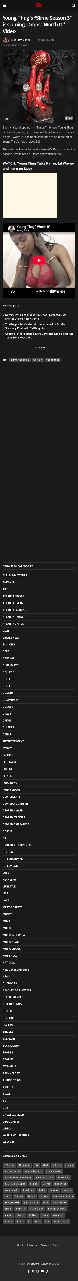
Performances (13, 997)
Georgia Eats (11, 796)
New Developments (16, 969)
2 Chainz (9, 1165)
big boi (34, 1184)
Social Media (11, 1045)
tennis (20, 1221)
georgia (44, 1196)
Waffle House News (16, 1135)
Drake (41, 1190)
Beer (6, 630)
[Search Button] (73, 5)
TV (4, 1100)
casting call (11, 1190)
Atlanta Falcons (14, 610)
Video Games (11, 1121)
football (19, 1196)
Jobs (6, 872)
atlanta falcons (33, 1171)
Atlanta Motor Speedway (18, 1178)
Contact (56, 1245)
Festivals (9, 762)
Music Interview (14, 935)
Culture (8, 727)
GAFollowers (32, 1264)
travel (37, 1221)
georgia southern (63, 1196)
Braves (46, 1184)
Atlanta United (13, 623)
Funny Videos (12, 789)
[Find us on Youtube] (42, 1271)
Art (5, 589)
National (9, 962)
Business (9, 644)
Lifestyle (9, 886)
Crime (7, 720)
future (31, 1196)
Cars (6, 651)
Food (7, 1196)
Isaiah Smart (37, 1209)
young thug (52, 360)
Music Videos (12, 948)
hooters (20, 1209)
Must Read (10, 955)
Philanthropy (12, 1004)
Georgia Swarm (13, 810)
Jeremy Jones (22, 39)
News (6, 976)
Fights (7, 769)
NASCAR (32, 1215)
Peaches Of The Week (17, 990)
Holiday (8, 852)
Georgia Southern (15, 803)
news (45, 1215)
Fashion (8, 755)
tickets (8, 1087)
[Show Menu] (4, 5)
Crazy (7, 713)
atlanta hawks (53, 1171)
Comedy (8, 692)
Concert (9, 706)
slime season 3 (20, 360)
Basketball (63, 1178)
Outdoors (10, 983)
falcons (54, 1190)
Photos (8, 1011)
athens (57, 1165)
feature (67, 1190)
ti (29, 1221)
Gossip (7, 831)
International (13, 858)
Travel (7, 1094)
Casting (8, 658)
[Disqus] (39, 417)
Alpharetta (24, 1165)
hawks (8, 1209)
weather (9, 1142)
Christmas (28, 1190)
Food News (10, 782)
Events (8, 748)
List (5, 893)
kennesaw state (57, 1209)
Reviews (8, 1024)
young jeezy (61, 1221)
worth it (37, 360)
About (20, 1245)
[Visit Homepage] (39, 5)
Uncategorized (13, 1114)
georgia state (12, 1202)
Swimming (9, 1066)
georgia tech (31, 1202)
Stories (8, 1059)
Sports (8, 1052)
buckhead (60, 1184)
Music (7, 928)
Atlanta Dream (13, 603)
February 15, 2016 (45, 39)
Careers (45, 1245)
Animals (8, 582)
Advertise (32, 1245)
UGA (5, 1108)
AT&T (45, 1165)
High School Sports (17, 845)
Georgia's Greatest (16, 824)
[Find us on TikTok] (47, 1271)
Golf (45, 1202)
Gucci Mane (59, 1202)
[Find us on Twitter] (32, 1271)
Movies (7, 921)
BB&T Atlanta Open (15, 1184)
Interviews (10, 865)
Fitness (8, 776)
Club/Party (11, 665)
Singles (8, 1031)
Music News (11, 942)
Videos (7, 1128)
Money (7, 914)
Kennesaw (9, 879)
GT (4, 838)
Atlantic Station (44, 1178)
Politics (9, 1018)
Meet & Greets (12, 907)
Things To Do (12, 1080)
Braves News (11, 637)
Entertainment (13, 741)
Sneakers (9, 1038)
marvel (8, 1215)
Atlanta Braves (13, 596)
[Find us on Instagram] (37, 1271)
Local (7, 900)
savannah (58, 1215)
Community (11, 700)
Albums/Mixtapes (15, 575)
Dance (7, 734)
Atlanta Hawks (13, 616)
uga (47, 1221)
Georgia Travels (14, 817)
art (36, 1165)
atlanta (69, 1165)
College (8, 672)
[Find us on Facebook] (28, 1271)
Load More (39, 347)
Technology (11, 1073)
